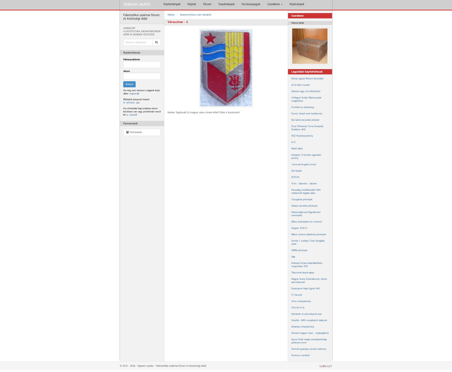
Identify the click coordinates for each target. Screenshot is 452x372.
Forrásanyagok (251, 4)
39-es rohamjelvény (301, 301)
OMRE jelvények (299, 250)
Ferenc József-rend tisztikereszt (306, 113)
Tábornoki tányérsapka (302, 272)
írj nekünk (131, 114)
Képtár (192, 4)
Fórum (207, 4)
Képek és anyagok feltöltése (138, 34)
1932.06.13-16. (298, 307)
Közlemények (171, 4)
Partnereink (135, 132)
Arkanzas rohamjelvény (302, 326)
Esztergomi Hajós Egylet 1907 (305, 288)
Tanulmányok (226, 4)
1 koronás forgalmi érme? (303, 164)
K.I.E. (293, 142)
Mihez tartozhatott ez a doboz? (306, 221)
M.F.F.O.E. (295, 177)
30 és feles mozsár (300, 85)
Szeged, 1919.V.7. (299, 228)
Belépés (129, 84)
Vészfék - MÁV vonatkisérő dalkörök (309, 320)
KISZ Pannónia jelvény (302, 135)
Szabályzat (129, 28)
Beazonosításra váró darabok (195, 14)
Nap (293, 256)
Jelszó (126, 71)
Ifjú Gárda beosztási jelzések (305, 120)
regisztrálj (133, 93)
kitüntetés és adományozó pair (306, 314)
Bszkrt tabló (297, 148)
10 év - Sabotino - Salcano (304, 183)
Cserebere (274, 4)
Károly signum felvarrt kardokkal (307, 78)
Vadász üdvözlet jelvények (304, 205)
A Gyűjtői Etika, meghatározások (142, 31)
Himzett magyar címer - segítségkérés (310, 333)
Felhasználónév (131, 59)
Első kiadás (296, 170)
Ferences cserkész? (300, 355)
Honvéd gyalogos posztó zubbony (308, 349)
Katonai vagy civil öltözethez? (305, 91)
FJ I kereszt (296, 295)
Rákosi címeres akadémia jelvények (308, 234)
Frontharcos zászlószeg (302, 107)
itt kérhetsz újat (131, 102)
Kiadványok (297, 4)
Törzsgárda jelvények (301, 199)
